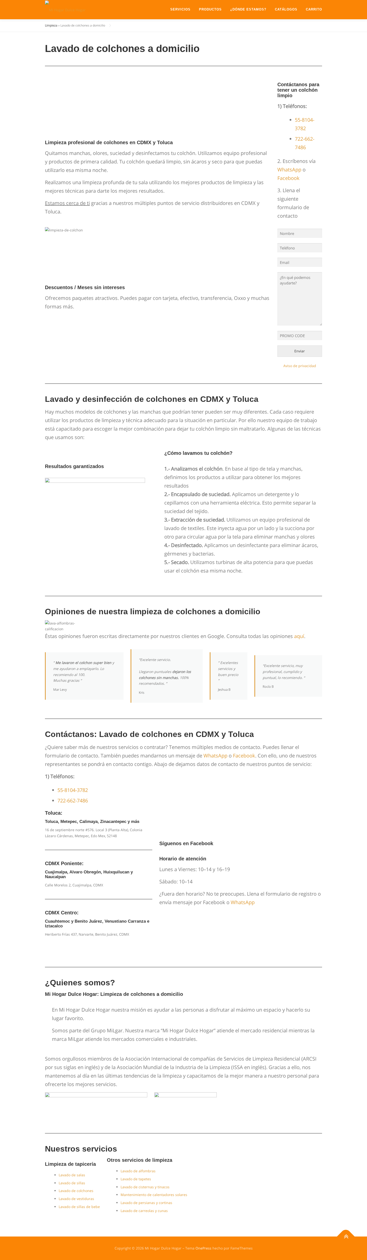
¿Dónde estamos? (248, 9)
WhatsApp (289, 169)
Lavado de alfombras (138, 1171)
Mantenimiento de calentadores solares (154, 1194)
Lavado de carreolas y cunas (144, 1210)
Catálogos (286, 9)
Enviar (299, 351)
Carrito (314, 9)
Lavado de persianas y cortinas (146, 1202)
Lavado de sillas (72, 1183)
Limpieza (51, 25)
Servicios (180, 9)
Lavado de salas (72, 1175)
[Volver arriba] (346, 1236)
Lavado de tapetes (136, 1179)
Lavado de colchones (76, 1190)
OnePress (203, 1248)
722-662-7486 (72, 800)
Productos (210, 9)
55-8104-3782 (72, 790)
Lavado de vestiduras (76, 1198)
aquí (299, 636)
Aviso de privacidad (299, 365)
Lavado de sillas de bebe (79, 1206)
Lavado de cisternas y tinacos (145, 1187)
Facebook (288, 178)
